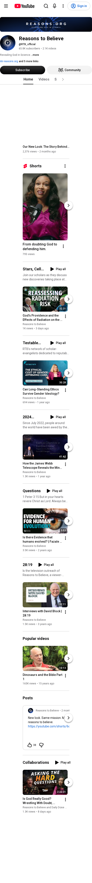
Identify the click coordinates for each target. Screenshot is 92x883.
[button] (63, 79)
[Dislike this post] (41, 745)
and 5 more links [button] (29, 61)
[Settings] (63, 6)
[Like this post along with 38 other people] (29, 745)
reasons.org (10, 61)
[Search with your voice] (54, 6)
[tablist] (46, 79)
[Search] (46, 6)
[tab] (28, 79)
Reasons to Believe (34, 324)
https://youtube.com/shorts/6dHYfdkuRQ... (57, 726)
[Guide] (6, 6)
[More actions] (65, 166)
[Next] (68, 205)
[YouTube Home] (24, 6)
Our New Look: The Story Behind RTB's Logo (46, 146)
